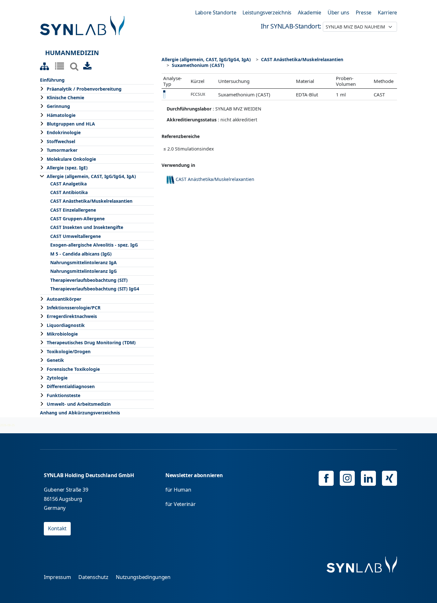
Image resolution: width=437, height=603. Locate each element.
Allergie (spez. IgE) (67, 168)
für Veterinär (180, 504)
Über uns (338, 12)
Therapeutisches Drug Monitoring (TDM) (91, 342)
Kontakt (57, 528)
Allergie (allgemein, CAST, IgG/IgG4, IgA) (91, 176)
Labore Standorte (215, 12)
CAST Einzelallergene (73, 210)
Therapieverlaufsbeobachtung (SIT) (89, 280)
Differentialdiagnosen (71, 386)
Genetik (55, 360)
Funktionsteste (63, 395)
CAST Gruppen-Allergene (77, 219)
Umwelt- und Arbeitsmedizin (79, 404)
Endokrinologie (64, 132)
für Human (178, 489)
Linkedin (368, 478)
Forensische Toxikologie (73, 369)
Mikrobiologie (62, 334)
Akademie (309, 12)
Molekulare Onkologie (71, 159)
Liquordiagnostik (66, 325)
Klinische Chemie (65, 97)
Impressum (57, 577)
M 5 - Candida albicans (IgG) (81, 254)
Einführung (52, 80)
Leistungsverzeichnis (266, 12)
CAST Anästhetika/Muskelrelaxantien (91, 201)
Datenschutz (93, 577)
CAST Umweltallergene (75, 236)
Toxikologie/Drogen (69, 351)
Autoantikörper (64, 299)
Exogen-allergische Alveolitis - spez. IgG (94, 245)
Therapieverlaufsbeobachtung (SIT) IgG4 (94, 289)
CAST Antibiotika (69, 192)
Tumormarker (62, 150)
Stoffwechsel (61, 141)
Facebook (326, 478)
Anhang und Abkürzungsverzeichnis (80, 413)
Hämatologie (61, 115)
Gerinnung (58, 106)
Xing (389, 478)
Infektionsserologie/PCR (73, 308)
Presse (363, 12)
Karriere (387, 12)
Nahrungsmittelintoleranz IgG (83, 271)
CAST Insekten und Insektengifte (86, 227)
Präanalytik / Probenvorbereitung (84, 89)
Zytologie (57, 378)
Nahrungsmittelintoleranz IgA (83, 262)
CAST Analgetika (68, 184)
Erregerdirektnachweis (72, 316)
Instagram (347, 478)
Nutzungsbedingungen (143, 577)
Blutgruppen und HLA (71, 124)
